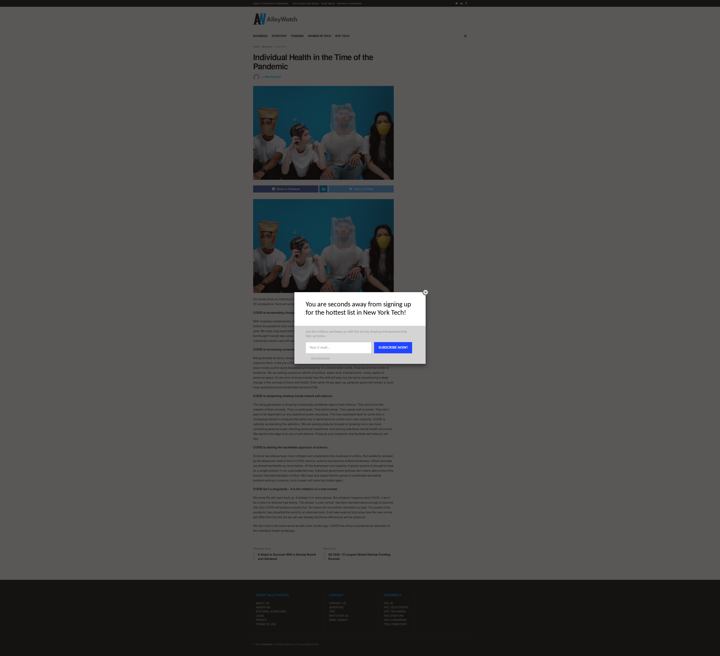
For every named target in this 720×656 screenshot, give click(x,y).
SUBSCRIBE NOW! (393, 348)
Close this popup (320, 358)
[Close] (425, 292)
